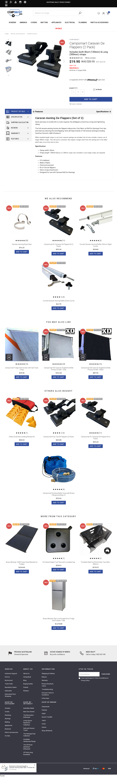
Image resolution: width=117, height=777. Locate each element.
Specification (16, 117)
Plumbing (8, 715)
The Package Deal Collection (29, 735)
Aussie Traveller (47, 717)
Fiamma (44, 710)
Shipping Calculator (19, 122)
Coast (44, 724)
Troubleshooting (47, 689)
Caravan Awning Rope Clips (22, 244)
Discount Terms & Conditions (48, 694)
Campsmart (74, 39)
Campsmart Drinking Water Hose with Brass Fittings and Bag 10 (58, 494)
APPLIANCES (56, 22)
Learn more (101, 80)
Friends (25, 687)
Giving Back (27, 677)
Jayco (44, 720)
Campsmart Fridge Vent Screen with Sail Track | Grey (21, 369)
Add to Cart (90, 99)
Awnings (8, 718)
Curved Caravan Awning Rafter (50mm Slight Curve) (96, 245)
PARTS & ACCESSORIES (99, 22)
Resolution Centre (10, 687)
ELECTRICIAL (70, 22)
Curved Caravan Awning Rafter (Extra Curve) (58, 301)
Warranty (15, 133)
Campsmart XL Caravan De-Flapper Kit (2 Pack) (58, 245)
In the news (45, 698)
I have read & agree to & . (94, 679)
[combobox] (58, 13)
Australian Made (28, 708)
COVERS (34, 22)
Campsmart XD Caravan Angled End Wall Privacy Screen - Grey (58, 369)
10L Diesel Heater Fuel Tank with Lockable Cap (58, 562)
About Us (26, 673)
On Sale (7, 736)
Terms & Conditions (101, 678)
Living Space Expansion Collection (27, 723)
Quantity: (73, 88)
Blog (24, 680)
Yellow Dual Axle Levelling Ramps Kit (22, 437)
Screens (7, 708)
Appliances (8, 725)
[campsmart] (14, 13)
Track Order (9, 684)
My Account (9, 680)
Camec (44, 727)
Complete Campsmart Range (29, 740)
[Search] (80, 13)
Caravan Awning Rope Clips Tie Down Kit (22, 767)
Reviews (14, 128)
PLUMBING (83, 22)
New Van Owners (29, 711)
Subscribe (8, 691)
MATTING (44, 22)
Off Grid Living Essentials (28, 753)
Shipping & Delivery (48, 673)
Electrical (8, 729)
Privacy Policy (85, 680)
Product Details (18, 111)
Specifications (102, 112)
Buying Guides (28, 684)
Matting (7, 722)
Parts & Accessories (11, 732)
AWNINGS (23, 22)
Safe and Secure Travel (28, 729)
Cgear (44, 713)
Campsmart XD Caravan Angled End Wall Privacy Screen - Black (95, 369)
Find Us (7, 677)
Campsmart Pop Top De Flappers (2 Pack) (58, 437)
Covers (7, 711)
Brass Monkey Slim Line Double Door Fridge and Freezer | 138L (58, 619)
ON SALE (58, 28)
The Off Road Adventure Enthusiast (27, 747)
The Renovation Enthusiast (28, 716)
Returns (44, 677)
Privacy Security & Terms (47, 685)
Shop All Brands (47, 730)
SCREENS (12, 22)
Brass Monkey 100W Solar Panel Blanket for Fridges (22, 563)
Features (15, 139)
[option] (41, 63)
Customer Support (11, 673)
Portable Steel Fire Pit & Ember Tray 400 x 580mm (95, 563)
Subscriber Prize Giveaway (10, 695)
